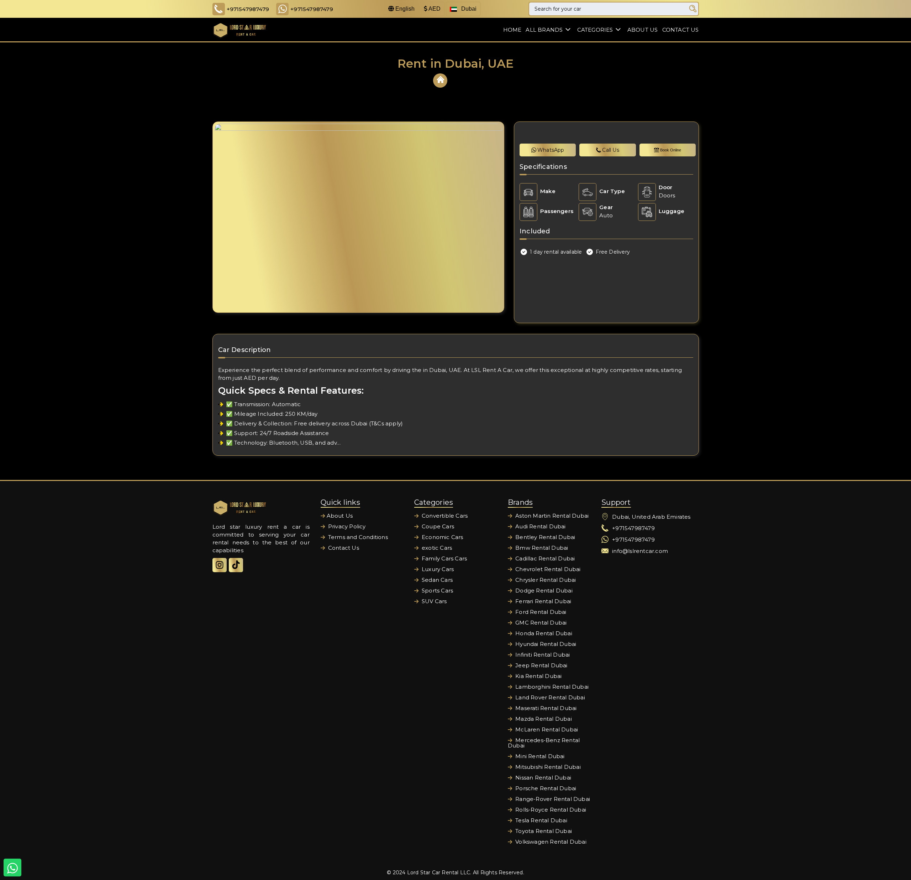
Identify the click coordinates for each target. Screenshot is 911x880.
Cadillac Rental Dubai (544, 558)
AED (434, 9)
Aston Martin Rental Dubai (551, 515)
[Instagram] (219, 565)
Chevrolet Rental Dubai (547, 569)
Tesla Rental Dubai (540, 820)
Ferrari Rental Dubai (542, 601)
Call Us (610, 150)
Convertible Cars (444, 515)
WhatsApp (550, 150)
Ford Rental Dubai (540, 612)
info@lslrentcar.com (640, 551)
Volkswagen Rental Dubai (550, 841)
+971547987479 (248, 9)
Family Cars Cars (443, 558)
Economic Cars (441, 537)
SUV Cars (433, 601)
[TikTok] (236, 565)
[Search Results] (693, 8)
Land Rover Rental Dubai (549, 697)
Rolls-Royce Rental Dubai (550, 809)
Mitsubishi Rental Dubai (547, 766)
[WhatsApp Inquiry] (12, 867)
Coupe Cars (437, 526)
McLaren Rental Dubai (546, 729)
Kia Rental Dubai (538, 676)
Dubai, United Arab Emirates (651, 516)
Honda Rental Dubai (543, 633)
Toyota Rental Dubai (543, 831)
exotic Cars (436, 547)
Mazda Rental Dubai (543, 718)
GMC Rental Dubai (540, 622)
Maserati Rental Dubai (545, 708)
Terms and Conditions (357, 537)
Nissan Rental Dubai (542, 777)
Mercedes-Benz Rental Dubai (544, 743)
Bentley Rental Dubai (544, 537)
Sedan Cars (436, 579)
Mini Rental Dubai (539, 756)
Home (512, 29)
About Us (642, 29)
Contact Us (680, 29)
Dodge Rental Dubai (543, 590)
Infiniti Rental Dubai (542, 654)
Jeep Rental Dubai (541, 665)
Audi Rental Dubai (540, 526)
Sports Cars (436, 590)
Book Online (670, 150)
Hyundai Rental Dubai (545, 644)
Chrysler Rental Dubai (545, 579)
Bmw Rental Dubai (541, 547)
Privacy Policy (346, 526)
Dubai (468, 9)
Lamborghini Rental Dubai (551, 686)
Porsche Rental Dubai (545, 788)
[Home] (440, 80)
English (404, 9)
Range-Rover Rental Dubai (552, 799)
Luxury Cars (437, 569)
